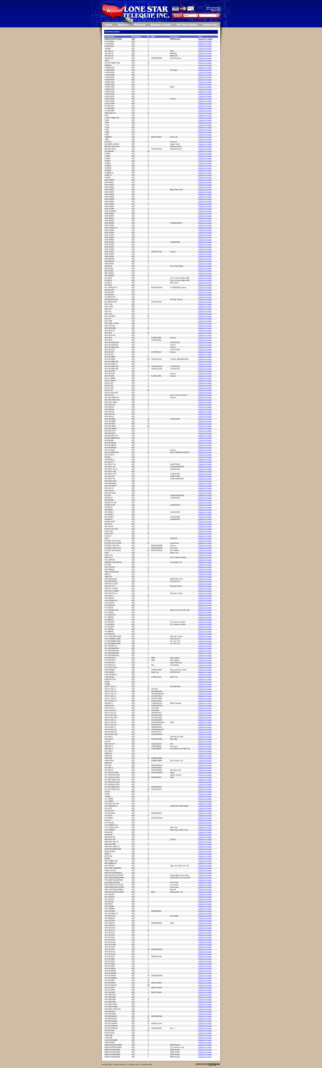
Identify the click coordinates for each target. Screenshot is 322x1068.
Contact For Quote (205, 39)
